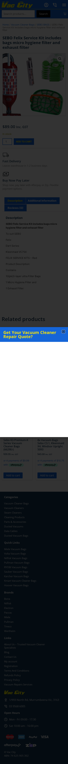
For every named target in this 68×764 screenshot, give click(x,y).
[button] (63, 331)
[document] (34, 382)
